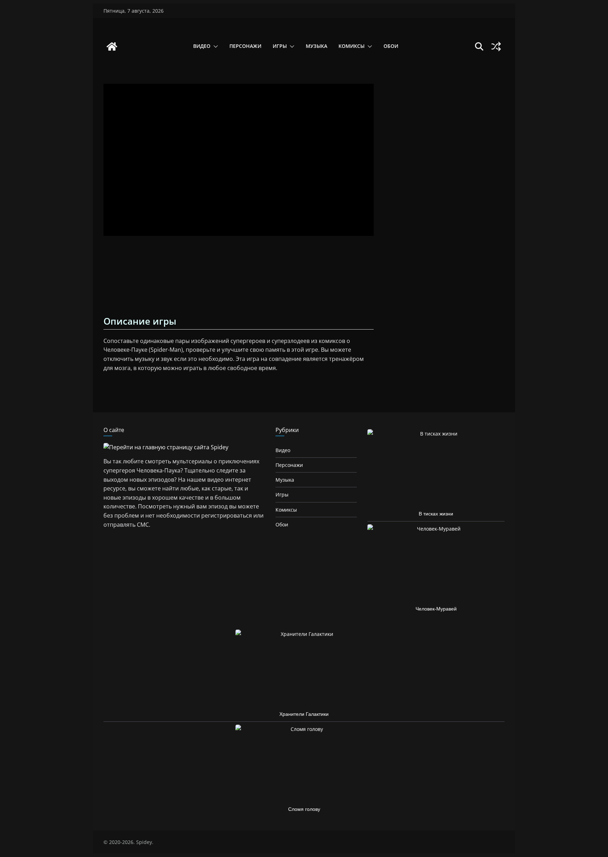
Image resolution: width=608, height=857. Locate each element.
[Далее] (365, 277)
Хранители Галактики (304, 714)
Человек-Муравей (436, 609)
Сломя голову (304, 809)
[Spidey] (111, 46)
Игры (280, 46)
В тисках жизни (436, 514)
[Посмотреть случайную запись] (496, 46)
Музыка (316, 46)
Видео (201, 46)
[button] (214, 46)
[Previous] (111, 277)
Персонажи (245, 46)
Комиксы (351, 46)
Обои (391, 46)
